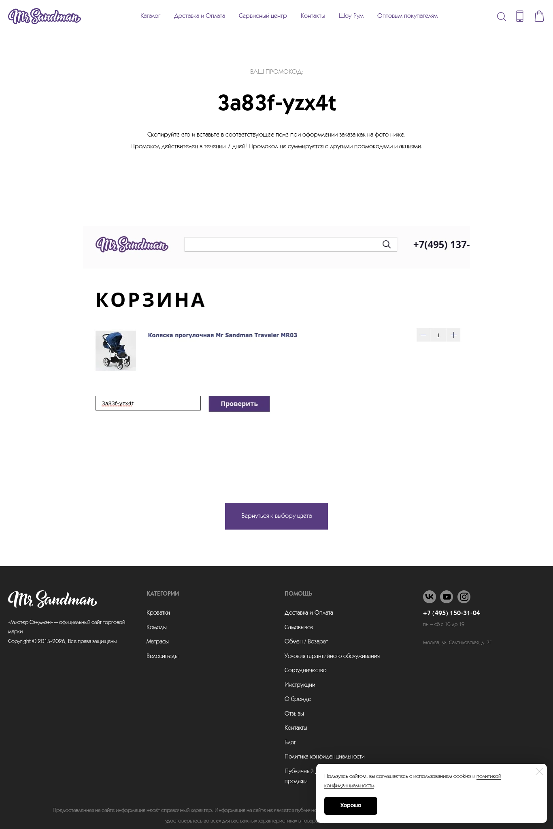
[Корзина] (539, 16)
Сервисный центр (263, 16)
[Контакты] (519, 16)
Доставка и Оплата (199, 16)
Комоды (157, 627)
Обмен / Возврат (306, 642)
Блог (290, 743)
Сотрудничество (305, 670)
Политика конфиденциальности (325, 757)
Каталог (150, 16)
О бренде (298, 699)
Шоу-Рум (351, 16)
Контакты (313, 16)
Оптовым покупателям (407, 16)
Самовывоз (299, 627)
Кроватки (158, 613)
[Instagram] (463, 596)
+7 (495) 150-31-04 (451, 613)
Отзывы (294, 714)
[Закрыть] (539, 771)
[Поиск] (501, 16)
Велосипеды (163, 656)
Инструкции (300, 685)
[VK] (429, 596)
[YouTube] (446, 596)
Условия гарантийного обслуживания (332, 656)
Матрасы (158, 642)
